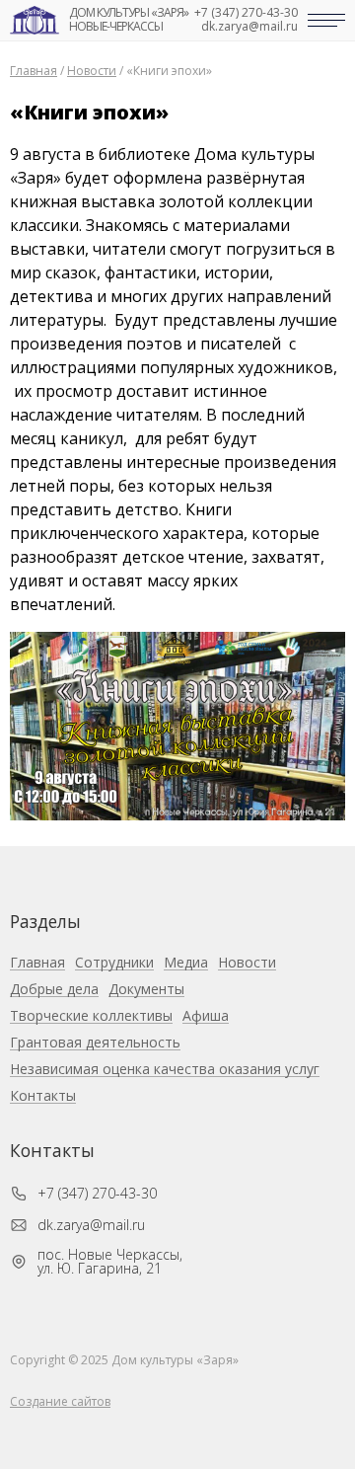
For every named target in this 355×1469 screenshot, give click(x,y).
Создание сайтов (60, 1401)
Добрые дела (54, 989)
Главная (37, 963)
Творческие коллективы (91, 1016)
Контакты (43, 1096)
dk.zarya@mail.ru (249, 27)
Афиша (205, 1016)
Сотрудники (114, 963)
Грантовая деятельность (95, 1043)
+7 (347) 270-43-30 (246, 13)
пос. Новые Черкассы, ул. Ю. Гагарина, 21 (109, 1262)
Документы (146, 989)
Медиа (186, 963)
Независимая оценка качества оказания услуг (165, 1069)
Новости (247, 963)
